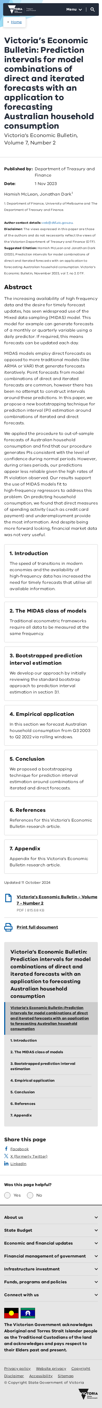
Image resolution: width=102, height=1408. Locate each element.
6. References (28, 810)
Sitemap (65, 1375)
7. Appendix (25, 848)
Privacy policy (17, 1368)
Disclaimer (14, 1375)
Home (16, 22)
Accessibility (41, 1375)
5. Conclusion (27, 759)
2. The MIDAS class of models (48, 610)
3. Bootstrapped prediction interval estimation (46, 659)
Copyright (80, 1368)
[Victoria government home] (88, 1394)
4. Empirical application (42, 714)
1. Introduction (29, 553)
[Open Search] (92, 9)
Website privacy (51, 1368)
